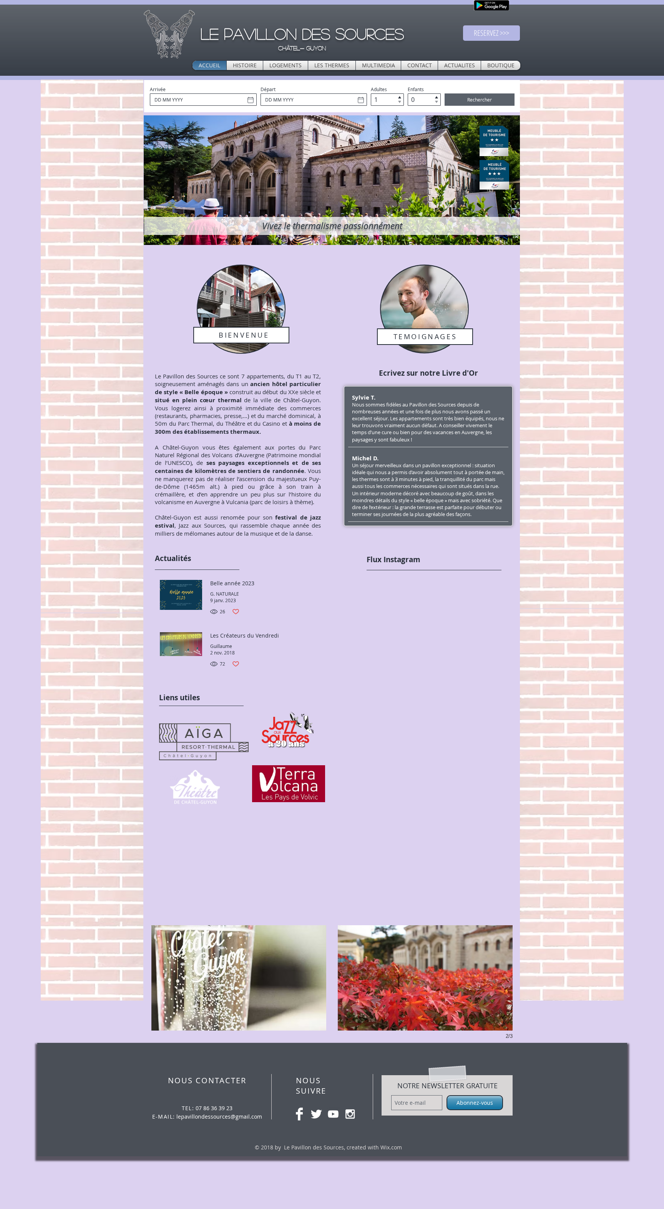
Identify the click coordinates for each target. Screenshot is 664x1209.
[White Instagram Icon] (350, 1114)
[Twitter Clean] (316, 1114)
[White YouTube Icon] (333, 1114)
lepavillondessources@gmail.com (219, 1116)
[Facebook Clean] (299, 1114)
